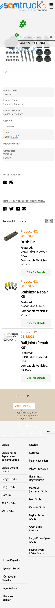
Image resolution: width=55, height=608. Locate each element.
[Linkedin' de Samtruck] (32, 433)
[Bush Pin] (10, 236)
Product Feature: (11, 110)
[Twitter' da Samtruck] (13, 433)
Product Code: (10, 90)
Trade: (6, 132)
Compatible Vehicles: (9, 152)
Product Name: (11, 100)
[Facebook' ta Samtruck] (4, 433)
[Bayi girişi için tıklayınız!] (41, 8)
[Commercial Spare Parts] (21, 5)
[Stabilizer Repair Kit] (10, 285)
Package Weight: (11, 143)
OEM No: (7, 120)
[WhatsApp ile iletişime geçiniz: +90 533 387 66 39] (41, 433)
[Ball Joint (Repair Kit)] (10, 336)
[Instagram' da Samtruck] (23, 433)
